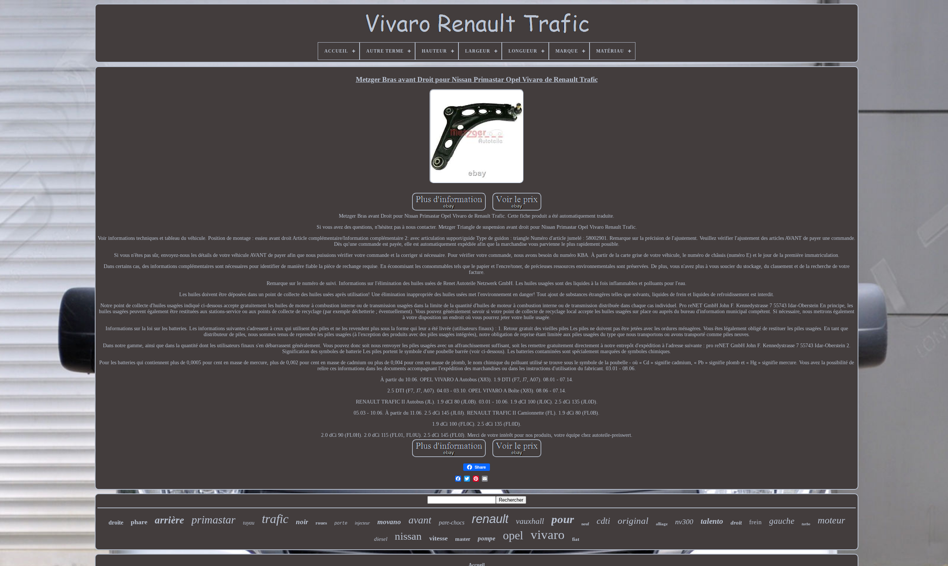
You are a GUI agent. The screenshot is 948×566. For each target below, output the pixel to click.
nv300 (684, 522)
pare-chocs (451, 522)
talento (712, 521)
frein (755, 522)
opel (513, 535)
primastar (213, 519)
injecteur (362, 523)
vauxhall (530, 521)
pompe (486, 538)
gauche (781, 521)
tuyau (248, 523)
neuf (585, 524)
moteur (831, 520)
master (462, 539)
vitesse (438, 538)
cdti (603, 521)
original (633, 521)
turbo (806, 524)
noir (302, 522)
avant (419, 520)
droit (736, 523)
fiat (575, 539)
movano (389, 522)
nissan (408, 536)
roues (321, 523)
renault (490, 519)
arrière (169, 520)
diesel (380, 539)
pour (562, 519)
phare (139, 522)
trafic (275, 519)
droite (116, 522)
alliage (662, 524)
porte (340, 523)
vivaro (548, 535)
